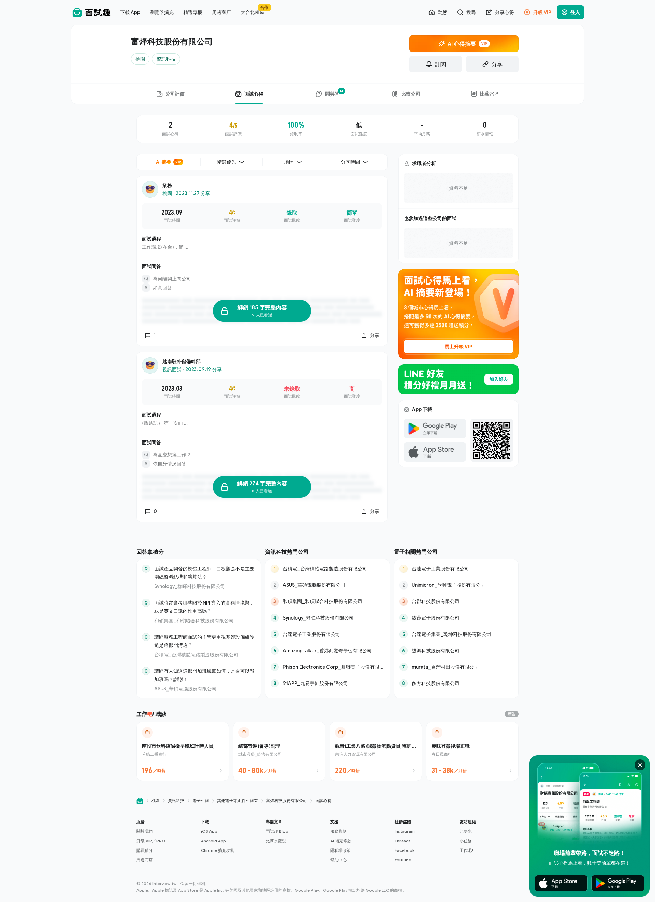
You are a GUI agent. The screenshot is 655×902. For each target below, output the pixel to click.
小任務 (466, 840)
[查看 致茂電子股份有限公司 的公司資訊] (456, 618)
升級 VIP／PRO (150, 840)
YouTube (403, 859)
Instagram (405, 831)
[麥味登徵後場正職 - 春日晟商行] (472, 751)
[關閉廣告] (640, 764)
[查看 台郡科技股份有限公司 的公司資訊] (456, 601)
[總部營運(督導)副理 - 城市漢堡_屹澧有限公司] (279, 751)
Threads (403, 840)
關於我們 (144, 831)
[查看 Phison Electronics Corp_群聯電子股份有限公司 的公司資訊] (327, 667)
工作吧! (467, 850)
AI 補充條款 (340, 840)
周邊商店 (144, 859)
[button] (165, 841)
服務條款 (338, 831)
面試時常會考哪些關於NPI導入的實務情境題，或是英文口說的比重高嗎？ (204, 607)
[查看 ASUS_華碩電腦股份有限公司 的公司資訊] (327, 585)
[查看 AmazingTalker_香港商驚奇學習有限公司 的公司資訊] (327, 650)
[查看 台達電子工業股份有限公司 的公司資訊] (327, 634)
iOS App (209, 831)
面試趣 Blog (277, 831)
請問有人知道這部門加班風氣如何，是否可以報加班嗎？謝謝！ (204, 675)
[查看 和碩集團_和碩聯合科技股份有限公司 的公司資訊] (327, 601)
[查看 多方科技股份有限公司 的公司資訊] (456, 683)
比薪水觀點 (276, 840)
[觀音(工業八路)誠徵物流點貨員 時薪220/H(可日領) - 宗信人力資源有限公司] (376, 751)
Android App (213, 840)
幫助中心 (338, 859)
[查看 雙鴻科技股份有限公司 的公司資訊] (456, 650)
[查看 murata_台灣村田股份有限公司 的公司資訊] (456, 667)
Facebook (404, 850)
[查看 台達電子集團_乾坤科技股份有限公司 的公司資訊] (456, 634)
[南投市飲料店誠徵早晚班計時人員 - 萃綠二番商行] (182, 751)
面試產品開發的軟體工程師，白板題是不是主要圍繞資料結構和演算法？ (204, 573)
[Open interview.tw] (139, 800)
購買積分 (144, 850)
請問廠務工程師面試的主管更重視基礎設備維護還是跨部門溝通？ (204, 641)
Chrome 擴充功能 (217, 850)
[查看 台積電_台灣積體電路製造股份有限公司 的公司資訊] (327, 569)
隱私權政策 (340, 850)
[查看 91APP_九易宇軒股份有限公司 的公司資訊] (327, 683)
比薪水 (466, 831)
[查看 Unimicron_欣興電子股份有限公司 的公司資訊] (456, 585)
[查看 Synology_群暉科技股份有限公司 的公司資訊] (327, 618)
